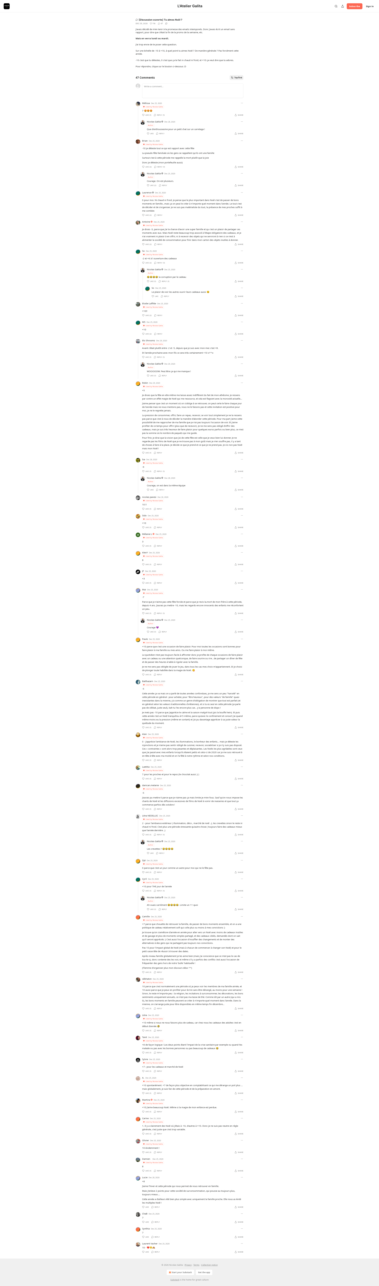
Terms (196, 1264)
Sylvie (145, 1059)
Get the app (204, 1272)
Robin (145, 382)
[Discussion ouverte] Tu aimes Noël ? (160, 19)
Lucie (144, 1177)
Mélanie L (147, 533)
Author (150, 125)
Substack (174, 1279)
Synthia (146, 1228)
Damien (146, 1158)
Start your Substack (182, 1272)
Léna (144, 1015)
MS (143, 321)
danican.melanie (150, 785)
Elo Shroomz (148, 340)
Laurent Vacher (150, 1243)
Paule (145, 638)
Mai (144, 589)
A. (143, 1077)
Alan (144, 734)
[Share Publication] (343, 6)
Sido (144, 515)
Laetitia (146, 766)
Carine (145, 1118)
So (143, 250)
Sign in (370, 6)
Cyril (144, 878)
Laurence (146, 192)
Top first (238, 77)
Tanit (144, 1037)
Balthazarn (147, 681)
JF (143, 570)
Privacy (188, 1264)
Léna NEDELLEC (150, 815)
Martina (146, 1099)
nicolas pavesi (149, 496)
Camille (146, 916)
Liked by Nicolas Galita (154, 107)
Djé (144, 860)
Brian (145, 140)
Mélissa (146, 103)
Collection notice (209, 1264)
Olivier (145, 1140)
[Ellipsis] (242, 103)
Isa (143, 459)
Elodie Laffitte (149, 303)
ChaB (144, 1213)
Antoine (146, 221)
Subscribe (354, 6)
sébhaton (147, 978)
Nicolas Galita (154, 121)
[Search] (336, 6)
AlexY (145, 552)
